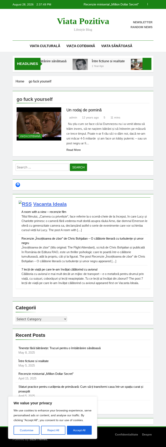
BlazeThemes (38, 439)
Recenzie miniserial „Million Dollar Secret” (111, 4)
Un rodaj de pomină (84, 110)
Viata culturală (45, 46)
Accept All (79, 430)
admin (73, 117)
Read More (73, 149)
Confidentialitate (126, 434)
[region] (52, 417)
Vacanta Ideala (50, 204)
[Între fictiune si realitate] (76, 66)
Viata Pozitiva (83, 21)
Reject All (53, 430)
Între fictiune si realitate (104, 61)
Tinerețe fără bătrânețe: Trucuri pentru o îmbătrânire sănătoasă (59, 348)
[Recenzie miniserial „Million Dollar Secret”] (135, 66)
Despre (147, 434)
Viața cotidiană (80, 46)
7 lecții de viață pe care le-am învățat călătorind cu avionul (59, 269)
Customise (26, 430)
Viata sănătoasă (116, 46)
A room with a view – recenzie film (43, 211)
